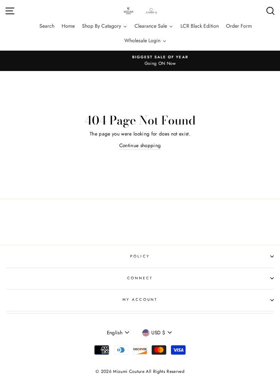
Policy (139, 256)
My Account (140, 299)
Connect (140, 278)
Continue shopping (140, 145)
